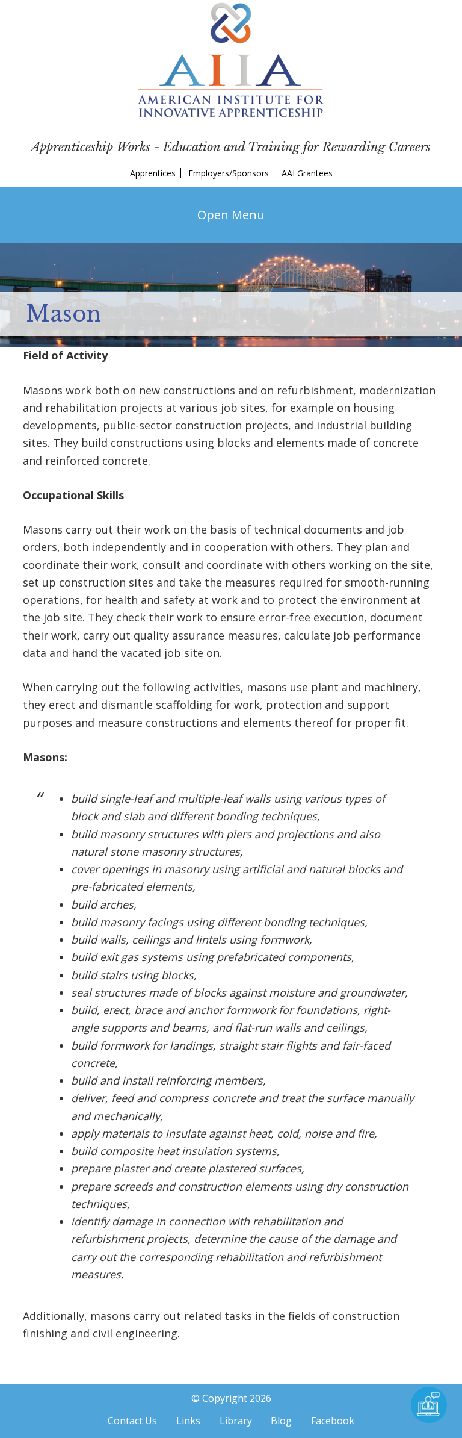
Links (188, 1420)
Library (236, 1420)
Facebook (332, 1420)
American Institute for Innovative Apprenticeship (231, 60)
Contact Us (132, 1420)
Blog (281, 1420)
